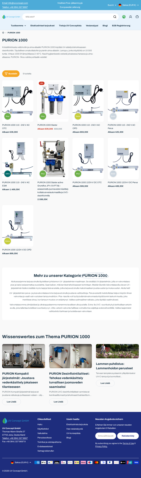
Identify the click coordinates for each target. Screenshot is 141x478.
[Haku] (114, 16)
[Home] (3, 33)
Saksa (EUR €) (129, 5)
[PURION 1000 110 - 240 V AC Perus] (123, 101)
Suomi (111, 5)
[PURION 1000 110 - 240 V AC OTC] (17, 101)
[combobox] (70, 16)
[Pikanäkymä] (29, 86)
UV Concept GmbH (18, 471)
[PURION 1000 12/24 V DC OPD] (17, 226)
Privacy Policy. (101, 446)
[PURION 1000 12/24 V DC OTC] (88, 158)
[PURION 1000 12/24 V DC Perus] (123, 158)
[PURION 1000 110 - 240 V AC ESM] (17, 158)
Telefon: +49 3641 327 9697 (15, 7)
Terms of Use (128, 443)
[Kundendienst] (124, 16)
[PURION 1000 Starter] (53, 101)
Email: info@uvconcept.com (15, 3)
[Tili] (130, 16)
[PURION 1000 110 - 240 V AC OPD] (88, 101)
